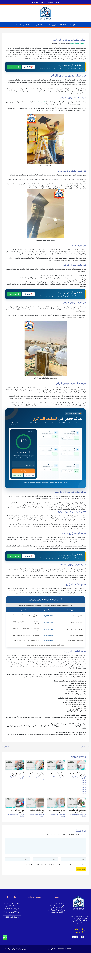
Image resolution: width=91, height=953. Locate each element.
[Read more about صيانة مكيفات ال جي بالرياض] (76, 765)
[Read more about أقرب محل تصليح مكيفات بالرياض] (14, 765)
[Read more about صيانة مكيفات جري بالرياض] (56, 765)
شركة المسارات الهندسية (23, 25)
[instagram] (78, 937)
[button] (2, 25)
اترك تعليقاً (83, 777)
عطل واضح (64, 437)
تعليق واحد (62, 814)
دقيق (55, 469)
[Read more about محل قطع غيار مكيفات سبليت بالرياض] (76, 803)
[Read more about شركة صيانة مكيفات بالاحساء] (14, 803)
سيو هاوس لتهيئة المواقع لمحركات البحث (15, 949)
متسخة (48, 453)
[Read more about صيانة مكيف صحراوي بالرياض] (56, 803)
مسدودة (42, 453)
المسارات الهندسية (39, 102)
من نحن (43, 2)
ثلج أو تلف (64, 453)
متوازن (76, 471)
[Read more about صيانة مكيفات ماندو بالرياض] (35, 765)
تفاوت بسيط (70, 471)
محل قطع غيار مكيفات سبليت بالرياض (77, 811)
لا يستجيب (42, 469)
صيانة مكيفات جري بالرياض (58, 773)
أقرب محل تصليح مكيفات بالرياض (17, 773)
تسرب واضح (64, 471)
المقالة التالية (6, 747)
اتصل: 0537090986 (29, 475)
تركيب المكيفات (51, 25)
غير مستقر (48, 469)
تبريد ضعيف (48, 436)
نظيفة (76, 453)
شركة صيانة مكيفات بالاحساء (16, 811)
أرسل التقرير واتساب (17, 475)
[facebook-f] (83, 937)
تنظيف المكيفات (38, 25)
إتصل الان (35, 2)
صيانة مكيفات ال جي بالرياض (78, 773)
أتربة (70, 453)
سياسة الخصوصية (53, 2)
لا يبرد (42, 436)
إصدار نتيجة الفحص (23, 470)
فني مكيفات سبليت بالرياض (37, 811)
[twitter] (73, 937)
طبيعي (76, 437)
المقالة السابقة (84, 747)
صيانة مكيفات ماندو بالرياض (37, 773)
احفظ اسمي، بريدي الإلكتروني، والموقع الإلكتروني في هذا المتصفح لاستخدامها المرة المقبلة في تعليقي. (54, 865)
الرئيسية (72, 25)
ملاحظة (70, 437)
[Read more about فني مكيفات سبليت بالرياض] (35, 803)
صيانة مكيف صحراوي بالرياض (57, 811)
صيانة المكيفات (62, 25)
